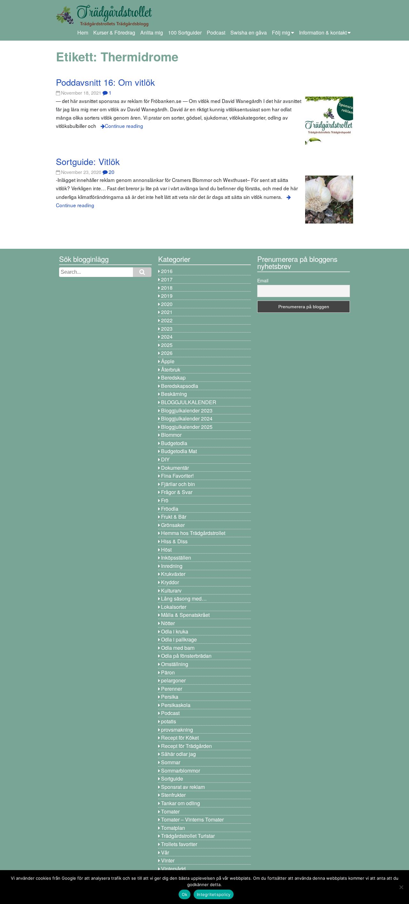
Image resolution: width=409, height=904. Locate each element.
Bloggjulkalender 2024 (186, 418)
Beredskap (173, 377)
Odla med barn (178, 647)
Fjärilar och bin (178, 484)
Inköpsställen (176, 557)
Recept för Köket (180, 737)
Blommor (171, 434)
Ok (185, 894)
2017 (167, 279)
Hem (82, 32)
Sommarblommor (180, 770)
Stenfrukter (173, 794)
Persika (169, 696)
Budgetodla (174, 443)
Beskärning (174, 393)
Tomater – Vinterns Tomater (192, 819)
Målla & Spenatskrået (185, 614)
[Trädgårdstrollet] (104, 24)
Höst (166, 549)
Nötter (168, 623)
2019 (167, 295)
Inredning (171, 566)
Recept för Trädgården (186, 746)
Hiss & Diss (174, 541)
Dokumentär (175, 467)
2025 (167, 345)
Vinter (167, 860)
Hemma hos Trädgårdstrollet (193, 533)
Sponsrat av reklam (183, 786)
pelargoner (173, 680)
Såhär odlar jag (178, 754)
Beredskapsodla (179, 385)
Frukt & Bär (173, 516)
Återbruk (170, 369)
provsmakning (177, 729)
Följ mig (281, 32)
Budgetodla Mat (179, 451)
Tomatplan (173, 827)
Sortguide (172, 778)
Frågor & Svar (176, 492)
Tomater (170, 811)
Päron (168, 672)
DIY (165, 459)
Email (262, 280)
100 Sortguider (185, 32)
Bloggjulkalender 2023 (186, 410)
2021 (167, 312)
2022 (167, 320)
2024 (167, 336)
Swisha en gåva (248, 32)
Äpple (167, 361)
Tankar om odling (180, 803)
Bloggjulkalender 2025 (186, 426)
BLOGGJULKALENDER (188, 402)
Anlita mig (151, 32)
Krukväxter (173, 574)
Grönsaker (173, 525)
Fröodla (169, 508)
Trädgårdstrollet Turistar (188, 835)
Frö (164, 500)
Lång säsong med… (184, 598)
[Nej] (401, 887)
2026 (167, 353)
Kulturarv (171, 590)
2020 (167, 304)
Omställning (174, 664)
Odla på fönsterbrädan (186, 655)
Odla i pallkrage (179, 639)
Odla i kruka (174, 631)
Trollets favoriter (179, 844)
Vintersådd (173, 868)
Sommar (170, 762)
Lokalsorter (173, 606)
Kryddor (170, 582)
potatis (168, 721)
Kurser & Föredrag (114, 32)
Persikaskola (175, 705)
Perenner (171, 688)
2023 (167, 328)
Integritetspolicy (213, 894)
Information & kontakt (323, 32)
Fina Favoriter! (177, 475)
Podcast (216, 32)
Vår (165, 852)
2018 (167, 287)
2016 (167, 271)
